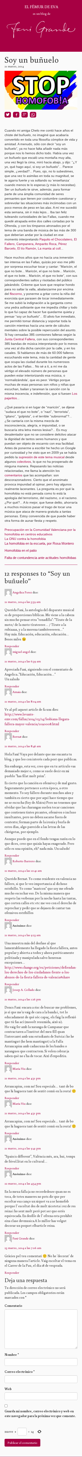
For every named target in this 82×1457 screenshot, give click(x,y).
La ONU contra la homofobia (25, 539)
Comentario (13, 1305)
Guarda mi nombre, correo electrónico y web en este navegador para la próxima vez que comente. (40, 1413)
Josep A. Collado (24, 989)
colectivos (24, 461)
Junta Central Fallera (20, 339)
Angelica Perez (22, 592)
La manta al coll (49, 248)
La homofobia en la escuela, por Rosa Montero (39, 543)
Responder (12, 646)
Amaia (17, 692)
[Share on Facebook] (16, 115)
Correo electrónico (20, 1371)
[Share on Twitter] (8, 115)
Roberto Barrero (24, 861)
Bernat (17, 737)
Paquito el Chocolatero (55, 239)
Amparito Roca (45, 244)
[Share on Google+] (24, 115)
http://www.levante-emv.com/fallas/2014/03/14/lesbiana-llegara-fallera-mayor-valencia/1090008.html (37, 719)
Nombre (12, 1354)
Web (8, 1389)
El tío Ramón (26, 248)
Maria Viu (19, 1068)
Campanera (24, 244)
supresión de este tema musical (42, 457)
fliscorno (16, 294)
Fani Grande (20, 1238)
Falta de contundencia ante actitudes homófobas (40, 558)
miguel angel (21, 652)
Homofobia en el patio (21, 550)
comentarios (13, 475)
